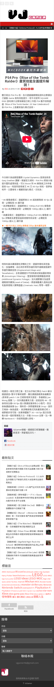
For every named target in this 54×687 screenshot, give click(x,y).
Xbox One (29, 593)
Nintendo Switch (12, 587)
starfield (39, 590)
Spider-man (31, 591)
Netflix (40, 585)
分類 (3, 636)
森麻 (6, 89)
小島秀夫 (47, 594)
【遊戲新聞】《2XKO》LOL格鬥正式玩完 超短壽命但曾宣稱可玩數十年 (31, 29)
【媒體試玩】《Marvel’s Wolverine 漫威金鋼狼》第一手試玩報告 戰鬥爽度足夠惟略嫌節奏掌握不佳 (24, 515)
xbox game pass (16, 593)
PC (33, 588)
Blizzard (19, 571)
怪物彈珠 (7, 596)
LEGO (37, 574)
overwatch (27, 587)
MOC (37, 581)
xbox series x (39, 594)
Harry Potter (7, 575)
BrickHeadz (29, 571)
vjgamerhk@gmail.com (27, 662)
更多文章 (11, 445)
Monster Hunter (45, 582)
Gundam (46, 571)
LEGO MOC (36, 578)
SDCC (25, 591)
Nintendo (47, 584)
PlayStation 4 (42, 587)
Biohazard (11, 572)
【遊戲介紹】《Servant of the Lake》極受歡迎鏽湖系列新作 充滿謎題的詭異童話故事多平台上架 (25, 555)
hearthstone (19, 575)
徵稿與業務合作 (22, 678)
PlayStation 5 (7, 591)
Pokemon (15, 591)
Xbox (5, 593)
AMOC (4, 571)
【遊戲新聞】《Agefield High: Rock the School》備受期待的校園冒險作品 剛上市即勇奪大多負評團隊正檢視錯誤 (25, 544)
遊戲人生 (38, 596)
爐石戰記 (21, 596)
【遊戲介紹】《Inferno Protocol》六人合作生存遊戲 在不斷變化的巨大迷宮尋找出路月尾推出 (25, 479)
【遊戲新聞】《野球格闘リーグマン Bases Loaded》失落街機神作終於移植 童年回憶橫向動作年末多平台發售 (25, 497)
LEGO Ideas (21, 578)
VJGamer (27, 683)
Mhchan (29, 581)
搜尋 (3, 646)
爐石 (14, 596)
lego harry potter (8, 579)
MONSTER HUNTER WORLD (11, 585)
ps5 (21, 590)
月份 (3, 626)
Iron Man (28, 576)
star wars (47, 590)
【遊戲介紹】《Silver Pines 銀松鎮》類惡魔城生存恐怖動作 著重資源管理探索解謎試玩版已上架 (24, 534)
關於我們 (35, 678)
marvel (21, 581)
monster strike (29, 584)
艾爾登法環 (29, 597)
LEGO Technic (11, 582)
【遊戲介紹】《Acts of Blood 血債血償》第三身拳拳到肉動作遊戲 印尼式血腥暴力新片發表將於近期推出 (25, 468)
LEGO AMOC (47, 575)
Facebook (11, 440)
